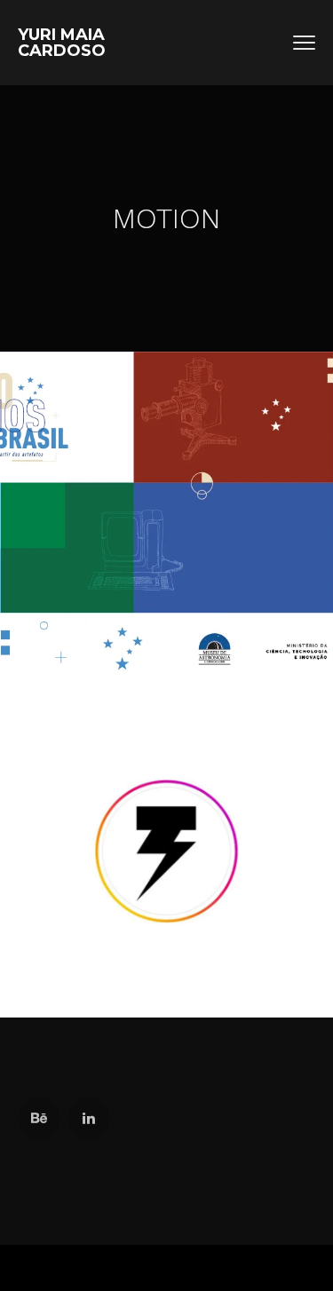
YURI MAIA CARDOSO (62, 43)
